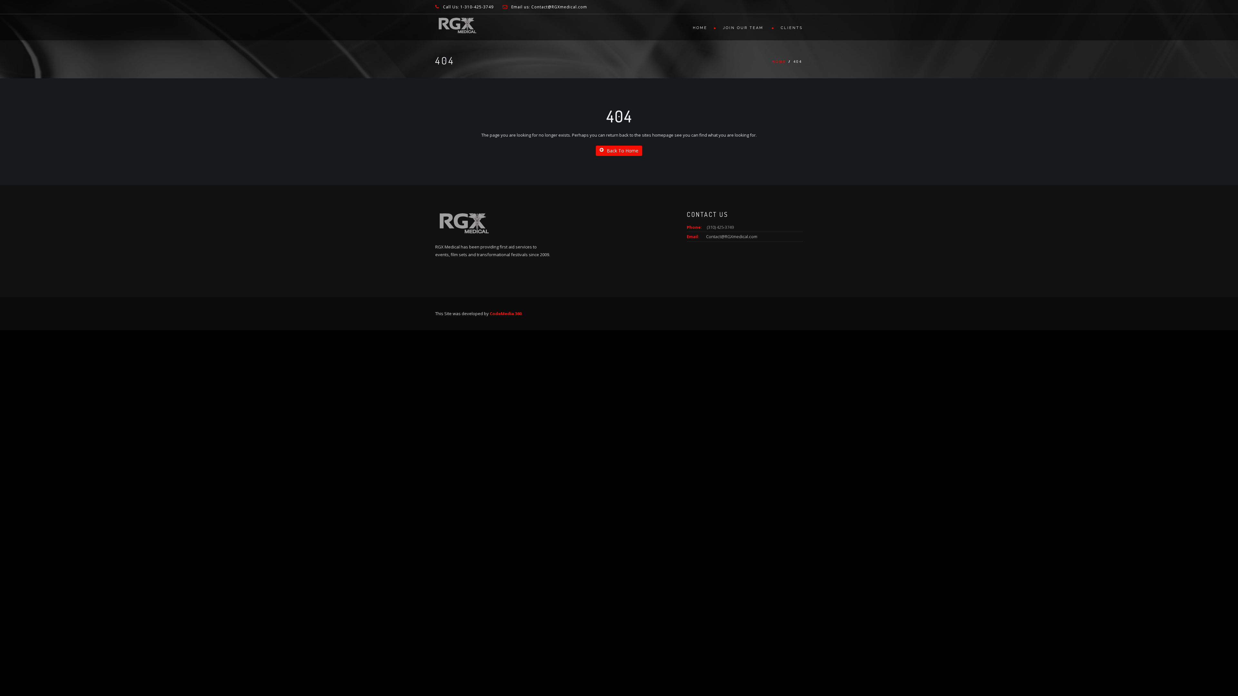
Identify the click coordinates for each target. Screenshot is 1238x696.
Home (700, 28)
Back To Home (622, 151)
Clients (792, 28)
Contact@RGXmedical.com (731, 236)
